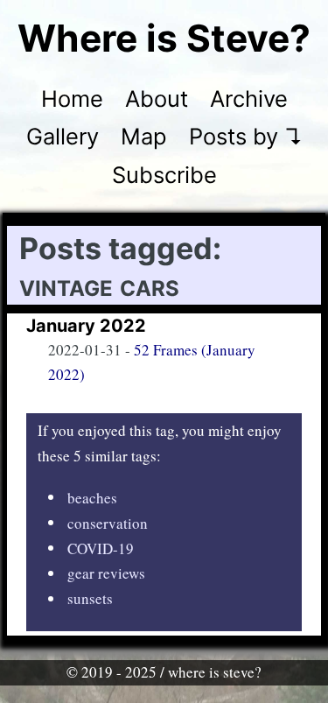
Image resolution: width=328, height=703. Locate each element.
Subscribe (164, 174)
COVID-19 (100, 548)
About (156, 98)
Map (144, 136)
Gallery (62, 136)
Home (72, 98)
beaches (92, 497)
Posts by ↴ (246, 136)
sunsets (90, 598)
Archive (249, 98)
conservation (107, 522)
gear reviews (106, 573)
